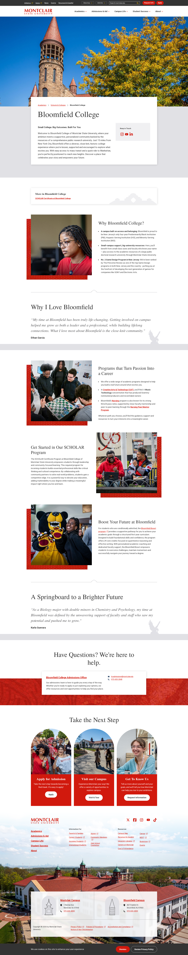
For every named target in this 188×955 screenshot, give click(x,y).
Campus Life (120, 11)
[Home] (38, 11)
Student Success (140, 11)
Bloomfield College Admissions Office (66, 677)
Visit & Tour (94, 797)
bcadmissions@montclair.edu (122, 677)
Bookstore (144, 842)
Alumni (93, 834)
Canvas (142, 834)
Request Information (137, 797)
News (46, 3)
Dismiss (122, 949)
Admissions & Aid (99, 11)
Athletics (27, 3)
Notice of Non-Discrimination (82, 930)
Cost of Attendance (125, 849)
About (158, 11)
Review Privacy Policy (144, 949)
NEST (142, 838)
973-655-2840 (116, 679)
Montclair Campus (70, 900)
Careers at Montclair (126, 845)
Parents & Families (76, 833)
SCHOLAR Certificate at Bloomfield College (53, 198)
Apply (160, 3)
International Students (77, 845)
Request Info (149, 3)
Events (53, 3)
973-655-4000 (69, 911)
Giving (38, 3)
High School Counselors (95, 844)
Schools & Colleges (58, 105)
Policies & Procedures (94, 927)
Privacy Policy (76, 927)
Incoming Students (76, 841)
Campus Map (123, 833)
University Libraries (125, 841)
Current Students (75, 837)
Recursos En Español (66, 3)
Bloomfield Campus (134, 900)
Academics (80, 11)
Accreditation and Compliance (119, 927)
